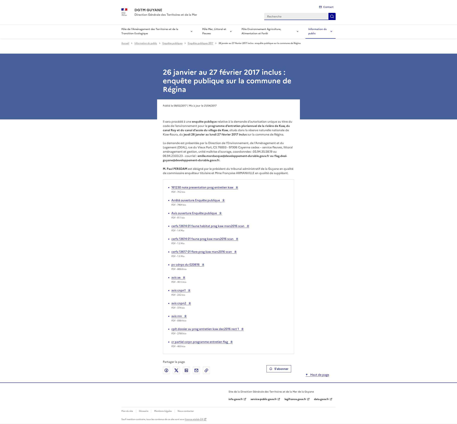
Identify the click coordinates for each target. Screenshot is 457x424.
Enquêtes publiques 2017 (200, 43)
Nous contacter (186, 411)
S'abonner (281, 369)
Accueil (125, 43)
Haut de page (319, 375)
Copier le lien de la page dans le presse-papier (206, 370)
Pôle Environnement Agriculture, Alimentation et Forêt (261, 31)
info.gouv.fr (235, 399)
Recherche (332, 16)
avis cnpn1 (178, 290)
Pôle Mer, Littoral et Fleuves (214, 31)
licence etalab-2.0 (194, 419)
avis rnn (178, 316)
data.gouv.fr (321, 399)
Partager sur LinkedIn (186, 370)
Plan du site (127, 411)
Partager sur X (176, 370)
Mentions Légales (163, 411)
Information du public (317, 31)
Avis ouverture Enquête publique (194, 213)
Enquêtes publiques (172, 43)
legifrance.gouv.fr (295, 399)
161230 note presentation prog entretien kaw (202, 187)
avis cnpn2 (179, 303)
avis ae (178, 277)
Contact (328, 7)
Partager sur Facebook (166, 370)
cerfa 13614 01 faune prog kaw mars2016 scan (202, 239)
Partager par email (196, 370)
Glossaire (143, 411)
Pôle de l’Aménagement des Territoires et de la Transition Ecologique (149, 31)
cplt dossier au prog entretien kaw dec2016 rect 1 (205, 329)
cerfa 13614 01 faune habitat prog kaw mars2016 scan (208, 226)
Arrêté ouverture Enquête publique (196, 200)
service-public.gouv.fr (264, 399)
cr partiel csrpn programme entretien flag (200, 342)
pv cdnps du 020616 (185, 264)
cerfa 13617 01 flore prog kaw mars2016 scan (202, 252)
